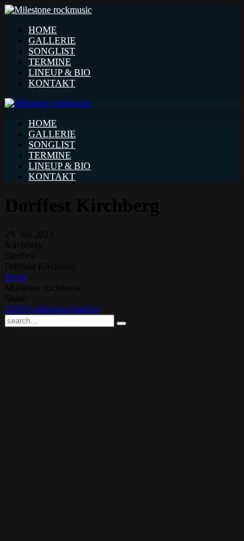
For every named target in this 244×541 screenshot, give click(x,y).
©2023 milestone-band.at (52, 309)
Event (16, 277)
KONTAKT (51, 83)
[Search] (121, 323)
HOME (42, 30)
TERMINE (49, 62)
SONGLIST (51, 51)
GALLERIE (52, 40)
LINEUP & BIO (59, 72)
